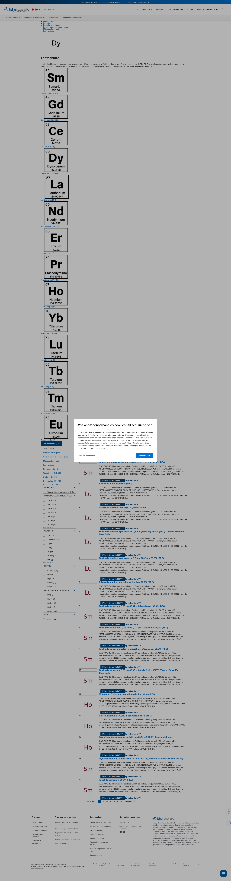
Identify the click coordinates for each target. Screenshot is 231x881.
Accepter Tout (144, 456)
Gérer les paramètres (86, 455)
